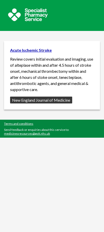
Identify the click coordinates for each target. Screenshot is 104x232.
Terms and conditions (18, 124)
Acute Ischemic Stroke (31, 50)
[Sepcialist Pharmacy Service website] (28, 19)
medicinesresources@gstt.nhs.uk (27, 133)
